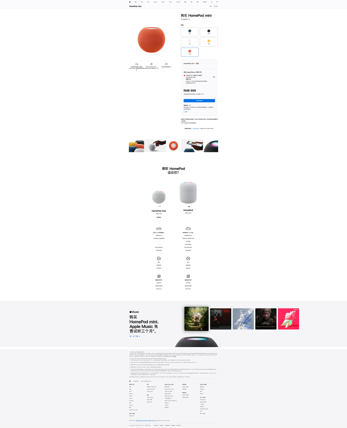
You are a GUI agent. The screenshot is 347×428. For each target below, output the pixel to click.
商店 (130, 386)
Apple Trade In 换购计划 (170, 400)
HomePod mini (135, 6)
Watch (130, 396)
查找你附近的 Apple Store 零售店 (143, 420)
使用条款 (162, 425)
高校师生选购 (185, 397)
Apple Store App (169, 396)
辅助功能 (202, 386)
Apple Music (150, 397)
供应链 (201, 393)
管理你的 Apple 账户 (152, 386)
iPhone (131, 393)
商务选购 (184, 389)
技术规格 (216, 6)
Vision (130, 398)
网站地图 (179, 425)
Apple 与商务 (185, 386)
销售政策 (167, 425)
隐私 (201, 391)
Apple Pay (131, 415)
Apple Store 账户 (151, 389)
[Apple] (129, 381)
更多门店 (154, 420)
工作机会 (202, 404)
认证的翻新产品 (168, 398)
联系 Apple (202, 413)
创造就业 (202, 406)
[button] (211, 2)
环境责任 (202, 389)
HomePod (135, 381)
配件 (130, 407)
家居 (130, 403)
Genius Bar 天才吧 (169, 389)
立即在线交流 (196, 128)
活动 (201, 411)
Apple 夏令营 (168, 393)
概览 (211, 6)
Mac (130, 389)
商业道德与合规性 (204, 408)
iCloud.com (150, 391)
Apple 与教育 (185, 395)
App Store (149, 402)
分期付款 (167, 403)
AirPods (131, 400)
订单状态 (167, 405)
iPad (130, 391)
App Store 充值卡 (133, 409)
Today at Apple (168, 391)
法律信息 (173, 425)
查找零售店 (167, 386)
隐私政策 (156, 425)
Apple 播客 (149, 399)
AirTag (130, 405)
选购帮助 (167, 407)
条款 (175, 356)
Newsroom (202, 399)
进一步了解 (134, 336)
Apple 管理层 (203, 402)
